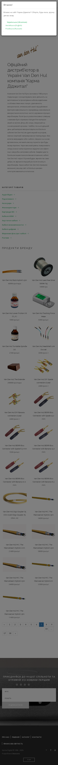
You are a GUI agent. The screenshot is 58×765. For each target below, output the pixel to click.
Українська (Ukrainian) (17, 22)
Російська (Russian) (14, 28)
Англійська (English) (14, 25)
